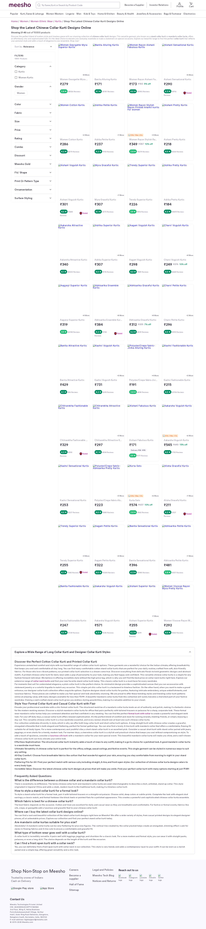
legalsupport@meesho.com (36, 920)
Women (24, 21)
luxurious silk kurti (59, 735)
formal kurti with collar (139, 713)
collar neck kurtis (41, 681)
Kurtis (58, 21)
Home (14, 21)
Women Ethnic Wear (42, 21)
